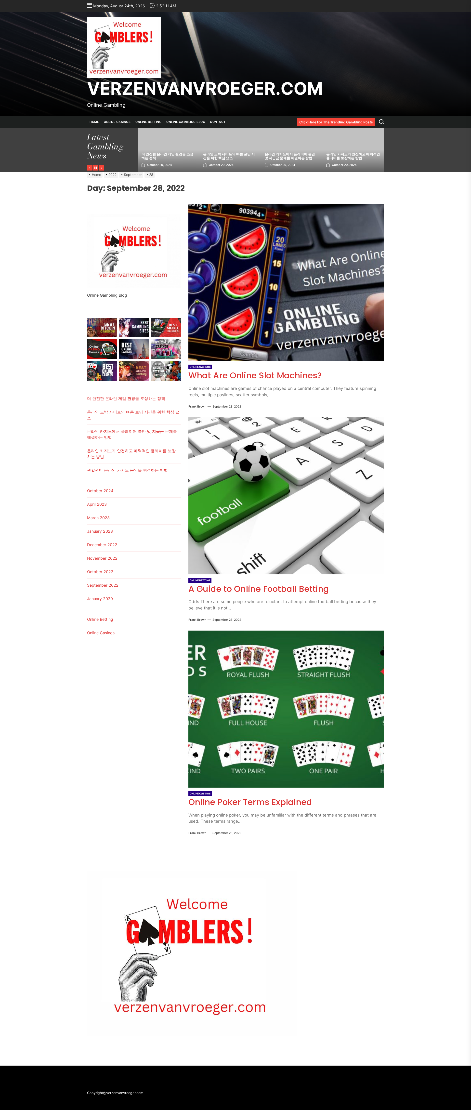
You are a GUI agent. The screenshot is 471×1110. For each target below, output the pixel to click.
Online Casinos (117, 122)
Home (94, 122)
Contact (218, 122)
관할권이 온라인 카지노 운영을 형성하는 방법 (290, 156)
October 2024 (100, 490)
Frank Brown (197, 406)
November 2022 (102, 558)
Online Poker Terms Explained (250, 802)
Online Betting (148, 122)
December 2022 (102, 544)
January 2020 (100, 598)
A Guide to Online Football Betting (258, 589)
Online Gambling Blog (185, 122)
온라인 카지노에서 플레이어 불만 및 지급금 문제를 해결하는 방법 (167, 156)
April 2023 (97, 504)
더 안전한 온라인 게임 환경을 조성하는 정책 (352, 156)
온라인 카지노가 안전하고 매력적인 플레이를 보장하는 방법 (230, 156)
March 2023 (98, 517)
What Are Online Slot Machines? (255, 375)
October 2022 (100, 571)
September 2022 (102, 585)
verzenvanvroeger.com (205, 88)
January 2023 (100, 531)
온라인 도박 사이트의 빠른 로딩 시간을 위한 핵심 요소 (133, 415)
